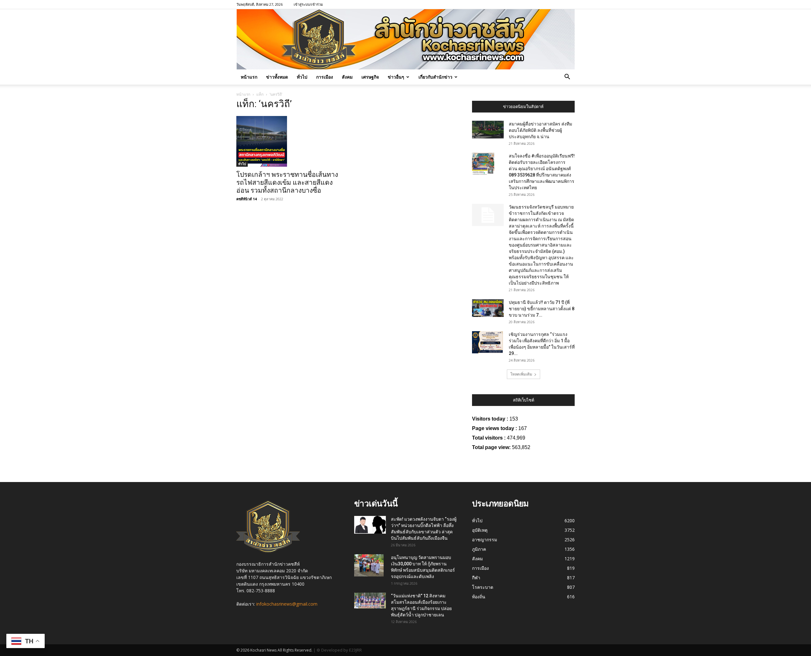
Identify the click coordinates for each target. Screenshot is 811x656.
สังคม (347, 77)
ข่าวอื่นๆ (396, 77)
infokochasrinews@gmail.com (286, 604)
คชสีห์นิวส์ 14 (246, 198)
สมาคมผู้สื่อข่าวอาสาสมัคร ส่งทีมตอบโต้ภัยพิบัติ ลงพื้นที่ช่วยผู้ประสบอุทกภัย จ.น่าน (540, 130)
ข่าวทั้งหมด (277, 77)
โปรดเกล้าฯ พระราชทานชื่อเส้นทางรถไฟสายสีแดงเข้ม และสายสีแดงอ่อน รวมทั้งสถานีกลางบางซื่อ (287, 182)
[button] (567, 77)
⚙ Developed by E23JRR (339, 650)
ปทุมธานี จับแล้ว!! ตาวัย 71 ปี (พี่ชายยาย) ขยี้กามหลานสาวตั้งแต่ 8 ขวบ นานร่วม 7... (541, 309)
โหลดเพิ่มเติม (521, 374)
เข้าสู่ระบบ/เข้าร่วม (308, 4)
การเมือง (324, 77)
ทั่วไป (302, 77)
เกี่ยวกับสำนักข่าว (435, 77)
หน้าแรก (249, 77)
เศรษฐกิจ (370, 77)
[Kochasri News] (406, 39)
